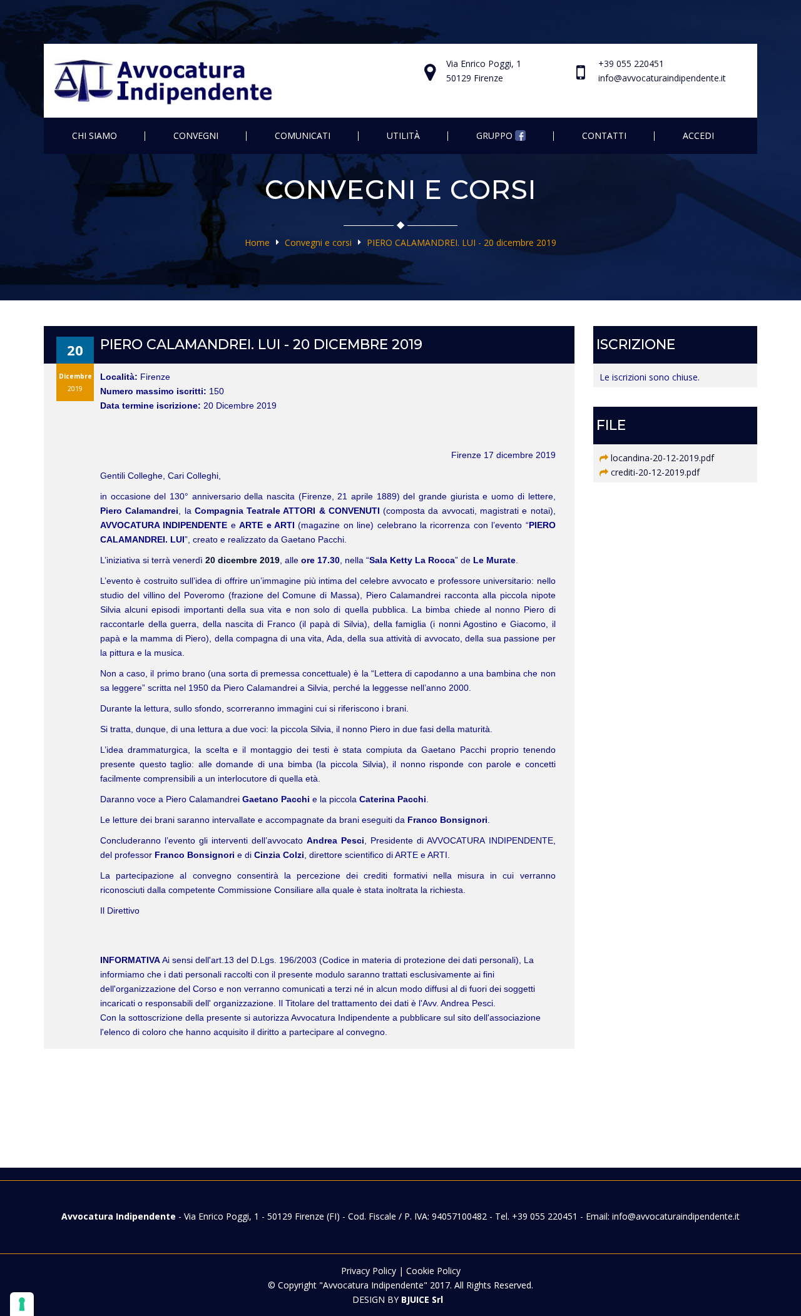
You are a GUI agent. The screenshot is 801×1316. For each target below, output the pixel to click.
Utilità (403, 135)
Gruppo (495, 135)
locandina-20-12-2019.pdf (662, 458)
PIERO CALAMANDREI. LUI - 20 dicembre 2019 (461, 242)
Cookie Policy (433, 1271)
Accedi (698, 135)
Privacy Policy (368, 1271)
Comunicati (302, 135)
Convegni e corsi (318, 242)
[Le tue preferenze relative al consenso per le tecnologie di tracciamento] (22, 1304)
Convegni (195, 135)
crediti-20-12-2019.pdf (655, 472)
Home (257, 242)
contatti (604, 135)
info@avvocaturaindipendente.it (662, 78)
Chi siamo (94, 135)
